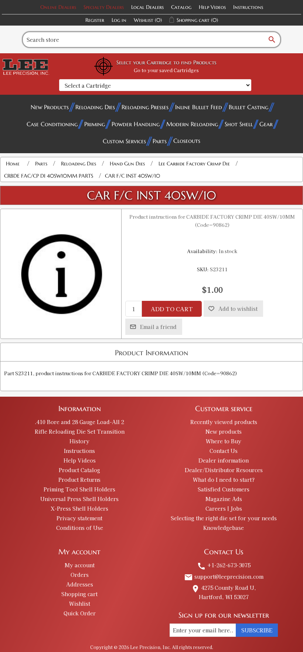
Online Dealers (58, 7)
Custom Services (124, 141)
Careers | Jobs (223, 508)
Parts (160, 141)
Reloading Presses (145, 107)
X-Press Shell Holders (79, 508)
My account (80, 565)
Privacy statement (79, 518)
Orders (80, 574)
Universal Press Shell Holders (79, 499)
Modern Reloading (192, 124)
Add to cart (172, 309)
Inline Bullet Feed (198, 107)
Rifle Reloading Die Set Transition (80, 431)
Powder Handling (136, 124)
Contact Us (224, 450)
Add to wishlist (238, 308)
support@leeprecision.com (223, 576)
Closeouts (186, 140)
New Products (50, 107)
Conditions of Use (79, 527)
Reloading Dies (95, 107)
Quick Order (80, 613)
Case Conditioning (52, 124)
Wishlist (79, 603)
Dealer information (223, 460)
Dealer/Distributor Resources (224, 470)
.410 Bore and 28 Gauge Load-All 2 (79, 422)
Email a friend (158, 326)
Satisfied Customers (223, 489)
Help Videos (212, 7)
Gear (266, 124)
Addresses (79, 584)
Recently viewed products (223, 422)
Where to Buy (223, 441)
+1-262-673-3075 (224, 565)
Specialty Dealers (104, 7)
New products (223, 431)
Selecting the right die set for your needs (224, 518)
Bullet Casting (248, 107)
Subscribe (256, 630)
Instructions (248, 7)
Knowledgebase (223, 527)
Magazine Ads (223, 499)
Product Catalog (79, 470)
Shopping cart (79, 594)
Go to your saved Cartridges (166, 70)
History (79, 441)
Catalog (181, 7)
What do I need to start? (224, 479)
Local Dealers (147, 7)
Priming (94, 124)
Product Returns (79, 479)
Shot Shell (239, 124)
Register (94, 20)
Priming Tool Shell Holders (79, 489)
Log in (119, 20)
